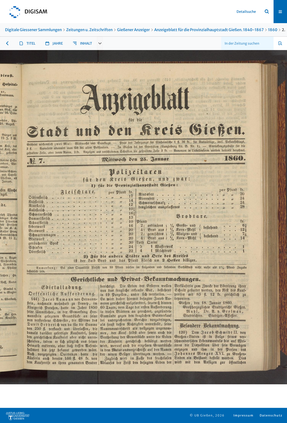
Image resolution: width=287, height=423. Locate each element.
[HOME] (26, 11)
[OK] (267, 11)
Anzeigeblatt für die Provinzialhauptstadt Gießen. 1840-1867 (209, 29)
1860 (272, 29)
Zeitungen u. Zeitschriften (89, 29)
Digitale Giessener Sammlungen (33, 29)
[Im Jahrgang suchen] (280, 43)
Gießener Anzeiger (133, 29)
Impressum (243, 415)
